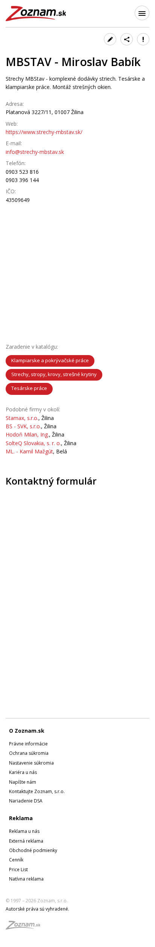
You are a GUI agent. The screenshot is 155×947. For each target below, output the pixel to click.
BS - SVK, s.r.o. (23, 426)
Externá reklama (26, 841)
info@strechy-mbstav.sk (35, 151)
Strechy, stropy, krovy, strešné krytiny (54, 374)
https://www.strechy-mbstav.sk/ (44, 132)
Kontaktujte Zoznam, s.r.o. (37, 791)
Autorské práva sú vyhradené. (37, 909)
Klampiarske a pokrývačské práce (50, 360)
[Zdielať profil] (126, 39)
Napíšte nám (22, 782)
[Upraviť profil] (110, 39)
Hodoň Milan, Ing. (27, 434)
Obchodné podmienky (33, 850)
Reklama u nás (24, 831)
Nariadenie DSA (26, 801)
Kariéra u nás (23, 772)
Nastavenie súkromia (31, 763)
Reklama (21, 818)
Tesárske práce (29, 388)
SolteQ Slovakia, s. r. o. (33, 443)
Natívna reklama (26, 879)
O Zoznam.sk (26, 730)
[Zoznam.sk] (26, 927)
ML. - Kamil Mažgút (29, 451)
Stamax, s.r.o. (22, 418)
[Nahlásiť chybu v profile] (143, 39)
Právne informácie (28, 744)
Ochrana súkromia (29, 753)
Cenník (16, 860)
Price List (18, 869)
